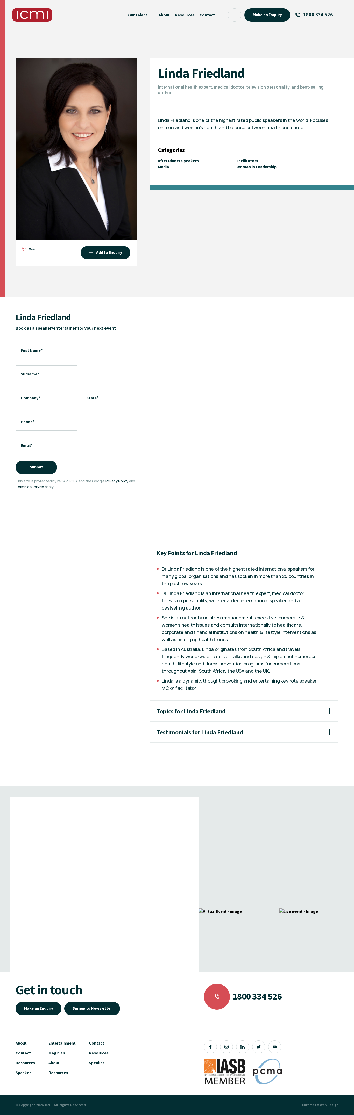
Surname (30, 374)
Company (30, 398)
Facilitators (247, 160)
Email (26, 445)
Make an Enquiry (38, 1008)
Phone (27, 421)
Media (163, 167)
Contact (23, 1053)
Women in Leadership (257, 167)
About (21, 1043)
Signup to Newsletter (92, 1008)
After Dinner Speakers (178, 160)
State (92, 398)
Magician (56, 1053)
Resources (25, 1063)
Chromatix (310, 1105)
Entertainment (61, 1043)
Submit (36, 467)
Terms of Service (30, 486)
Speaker (23, 1072)
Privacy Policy (116, 481)
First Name (32, 350)
